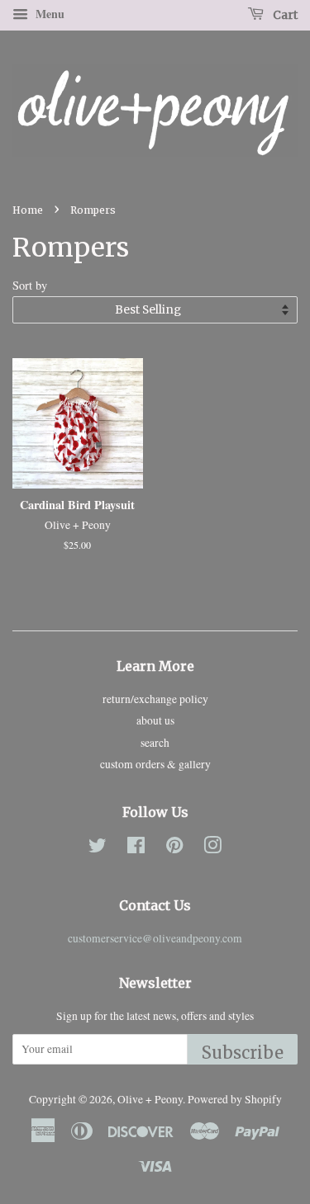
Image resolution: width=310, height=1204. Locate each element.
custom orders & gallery (155, 764)
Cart (284, 14)
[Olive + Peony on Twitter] (97, 848)
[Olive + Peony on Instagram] (212, 848)
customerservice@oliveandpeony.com (155, 938)
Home (27, 210)
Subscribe (243, 1052)
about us (155, 720)
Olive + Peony (150, 1099)
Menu (48, 13)
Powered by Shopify (235, 1099)
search (155, 742)
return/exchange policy (155, 699)
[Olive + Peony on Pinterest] (174, 848)
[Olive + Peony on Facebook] (135, 848)
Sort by (29, 285)
